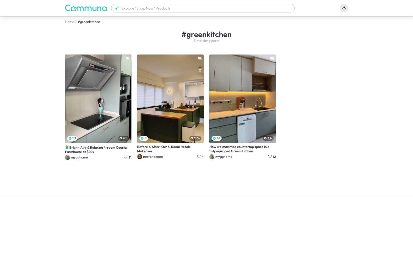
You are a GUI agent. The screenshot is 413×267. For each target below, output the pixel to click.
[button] (203, 8)
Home (69, 22)
